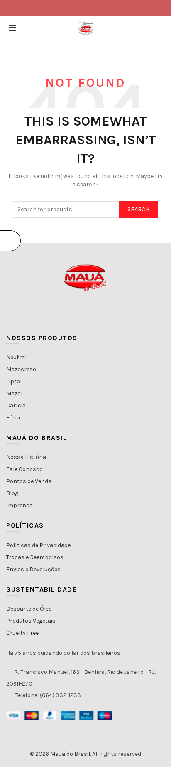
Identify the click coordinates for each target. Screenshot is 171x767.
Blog (12, 493)
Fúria (13, 417)
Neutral (16, 357)
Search (138, 209)
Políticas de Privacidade (38, 545)
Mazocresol (22, 369)
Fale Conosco (24, 469)
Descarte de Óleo (29, 608)
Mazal (14, 393)
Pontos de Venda (28, 481)
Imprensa (19, 505)
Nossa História (26, 457)
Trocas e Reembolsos (35, 557)
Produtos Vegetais (31, 620)
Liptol (14, 381)
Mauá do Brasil (70, 753)
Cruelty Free (22, 632)
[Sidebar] (10, 240)
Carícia (16, 405)
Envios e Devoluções (33, 569)
